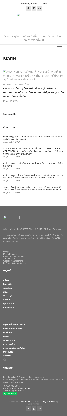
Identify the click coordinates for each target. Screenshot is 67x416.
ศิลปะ (5, 291)
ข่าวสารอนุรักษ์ (9, 344)
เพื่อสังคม (7, 84)
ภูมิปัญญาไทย (9, 303)
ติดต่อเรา (7, 355)
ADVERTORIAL (10, 340)
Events (6, 336)
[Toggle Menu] (59, 47)
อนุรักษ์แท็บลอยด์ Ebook (14, 324)
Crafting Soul (9, 295)
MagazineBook (48, 401)
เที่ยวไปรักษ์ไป (9, 307)
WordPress (25, 401)
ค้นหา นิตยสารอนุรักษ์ (12, 328)
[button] (5, 359)
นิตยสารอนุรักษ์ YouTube (14, 348)
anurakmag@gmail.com (19, 388)
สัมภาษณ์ (7, 299)
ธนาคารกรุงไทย (22, 84)
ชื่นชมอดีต (7, 284)
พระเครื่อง (7, 288)
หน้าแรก (6, 280)
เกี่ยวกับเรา (8, 351)
